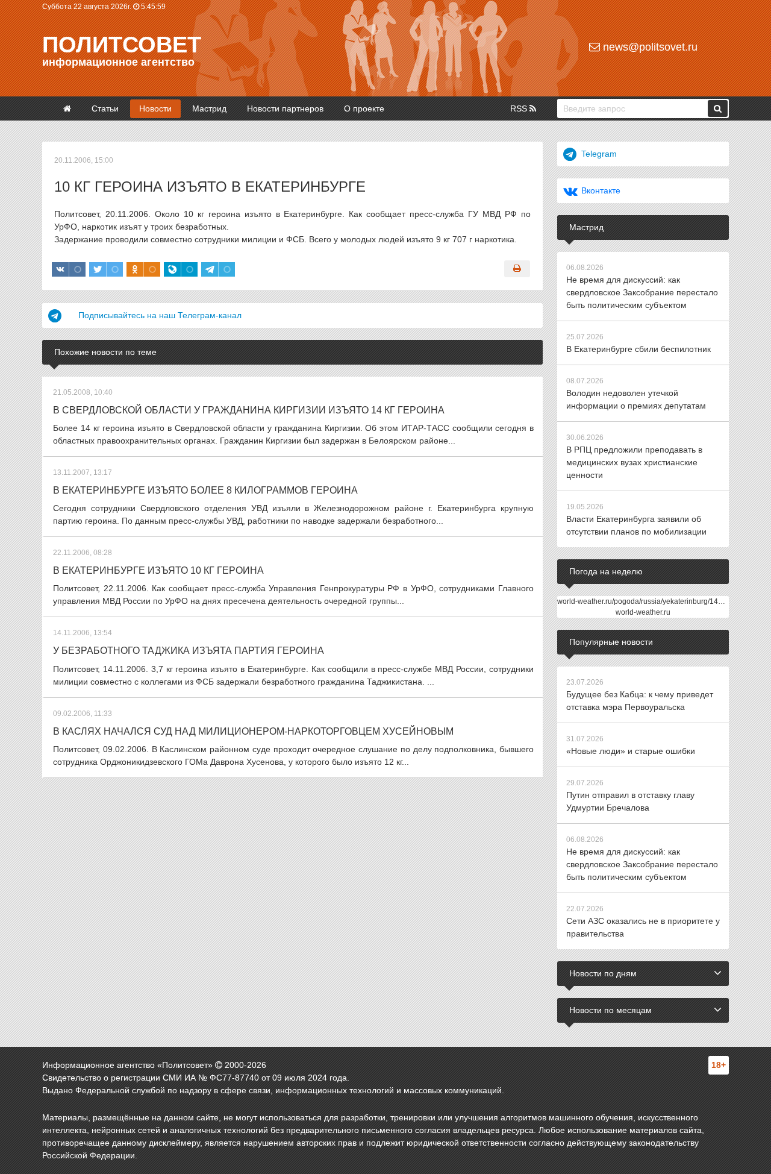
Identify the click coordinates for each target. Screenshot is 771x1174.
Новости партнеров (285, 108)
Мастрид (209, 108)
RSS (519, 108)
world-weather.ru (643, 612)
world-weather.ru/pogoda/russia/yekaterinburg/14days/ (646, 601)
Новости (155, 108)
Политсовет (121, 44)
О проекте (364, 108)
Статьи (105, 108)
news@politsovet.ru (649, 47)
